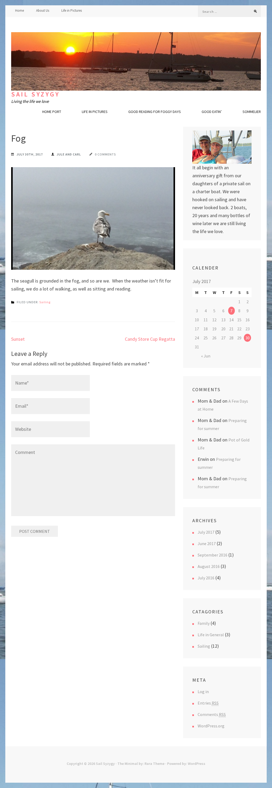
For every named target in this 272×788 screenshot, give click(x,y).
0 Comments (105, 154)
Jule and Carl (69, 154)
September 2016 (212, 555)
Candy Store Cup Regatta (150, 339)
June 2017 (207, 543)
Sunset (18, 339)
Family (204, 623)
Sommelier (252, 111)
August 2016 (209, 566)
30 (247, 337)
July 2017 (206, 532)
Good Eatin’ (212, 111)
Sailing (44, 302)
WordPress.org (211, 725)
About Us (42, 10)
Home (19, 10)
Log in (203, 691)
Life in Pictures (71, 10)
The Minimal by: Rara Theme (140, 763)
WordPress (196, 763)
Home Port (51, 111)
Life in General (211, 634)
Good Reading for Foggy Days (154, 111)
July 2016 (206, 577)
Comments (212, 714)
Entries (208, 703)
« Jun (205, 356)
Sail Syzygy (35, 94)
